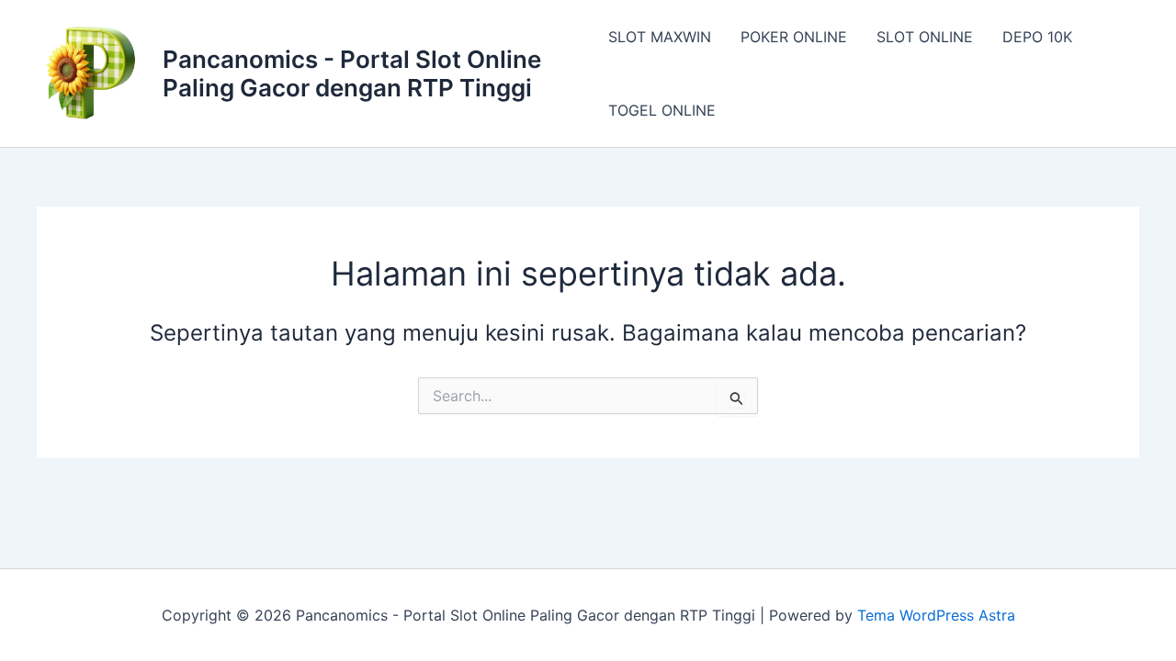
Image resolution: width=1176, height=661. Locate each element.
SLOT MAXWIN (659, 37)
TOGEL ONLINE (662, 110)
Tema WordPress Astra (936, 615)
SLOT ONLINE (924, 37)
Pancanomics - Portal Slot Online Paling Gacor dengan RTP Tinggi (352, 73)
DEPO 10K (1037, 37)
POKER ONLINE (794, 37)
